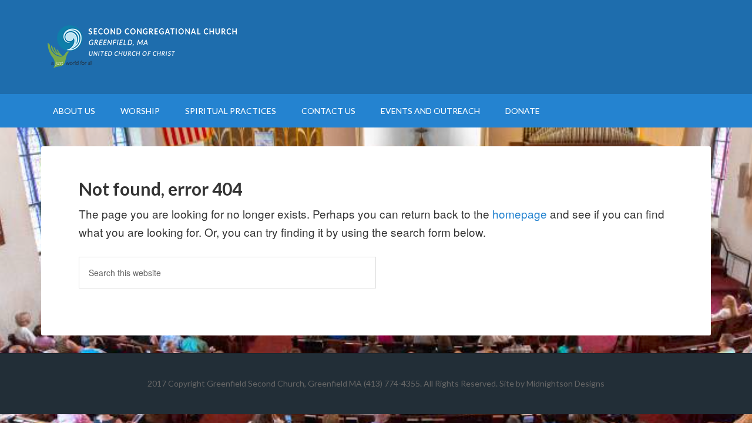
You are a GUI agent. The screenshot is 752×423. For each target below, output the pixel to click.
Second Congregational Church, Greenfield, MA (376, 47)
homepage (519, 213)
